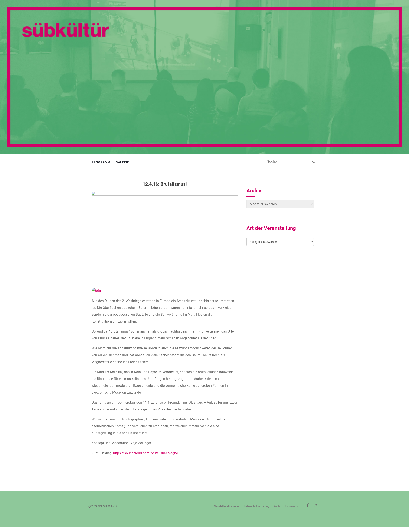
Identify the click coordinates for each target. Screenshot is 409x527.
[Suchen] (314, 162)
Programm (101, 162)
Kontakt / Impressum (286, 506)
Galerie (122, 162)
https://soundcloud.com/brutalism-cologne (145, 453)
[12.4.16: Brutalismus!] (165, 237)
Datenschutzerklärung (256, 506)
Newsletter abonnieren (227, 506)
